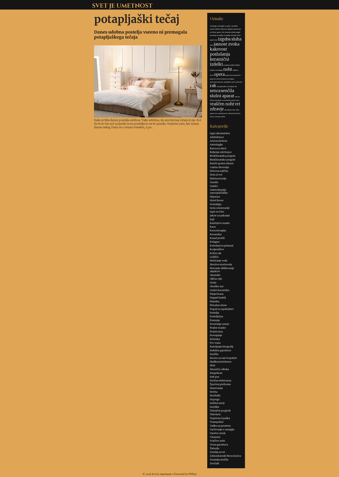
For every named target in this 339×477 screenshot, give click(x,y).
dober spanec (217, 32)
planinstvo (237, 75)
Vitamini (215, 437)
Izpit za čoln (217, 211)
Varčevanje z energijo (222, 429)
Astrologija (213, 26)
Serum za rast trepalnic (223, 357)
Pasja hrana (216, 293)
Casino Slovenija (219, 167)
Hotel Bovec (217, 200)
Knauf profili (217, 238)
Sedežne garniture (220, 350)
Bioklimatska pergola (222, 155)
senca (215, 90)
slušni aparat (222, 95)
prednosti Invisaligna (227, 79)
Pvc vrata (215, 342)
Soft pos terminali (215, 100)
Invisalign (216, 204)
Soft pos (237, 97)
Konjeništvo (217, 249)
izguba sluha (230, 39)
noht (227, 69)
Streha (213, 391)
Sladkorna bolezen (220, 361)
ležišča (237, 65)
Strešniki (215, 395)
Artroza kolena (218, 140)
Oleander (215, 275)
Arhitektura (217, 137)
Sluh (212, 365)
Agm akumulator (220, 133)
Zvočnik (214, 463)
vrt (237, 103)
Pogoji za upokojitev (222, 309)
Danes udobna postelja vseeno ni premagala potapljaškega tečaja (140, 34)
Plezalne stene (218, 305)
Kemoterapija (218, 230)
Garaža (214, 182)
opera (219, 74)
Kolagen (215, 241)
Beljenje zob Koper (221, 152)
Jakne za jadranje (220, 215)
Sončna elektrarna (220, 380)
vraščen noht (222, 103)
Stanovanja (216, 388)
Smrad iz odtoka (219, 369)
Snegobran (216, 372)
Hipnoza (215, 196)
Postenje (215, 320)
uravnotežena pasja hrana (230, 100)
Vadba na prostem (220, 425)
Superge (215, 399)
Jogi (212, 219)
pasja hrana (229, 75)
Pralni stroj (216, 331)
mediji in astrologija (216, 70)
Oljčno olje (216, 278)
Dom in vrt (216, 174)
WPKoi (192, 474)
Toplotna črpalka (220, 418)
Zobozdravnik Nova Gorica (225, 455)
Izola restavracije (220, 207)
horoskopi (213, 35)
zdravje (217, 109)
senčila (227, 90)
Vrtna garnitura (219, 444)
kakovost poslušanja (220, 52)
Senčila (214, 354)
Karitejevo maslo (220, 223)
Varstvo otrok (218, 433)
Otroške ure (217, 286)
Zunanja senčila (219, 459)
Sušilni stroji (217, 403)
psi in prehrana (237, 82)
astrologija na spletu (224, 26)
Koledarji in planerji (221, 245)
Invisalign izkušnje (230, 35)
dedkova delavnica (221, 29)
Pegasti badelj (218, 297)
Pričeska (215, 339)
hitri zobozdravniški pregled (231, 32)
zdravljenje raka (229, 110)
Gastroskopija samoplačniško (219, 191)
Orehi (213, 282)
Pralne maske (218, 327)
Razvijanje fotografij (221, 346)
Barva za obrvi (218, 148)
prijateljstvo (227, 82)
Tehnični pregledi (220, 410)
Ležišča (214, 256)
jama (211, 45)
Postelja (214, 312)
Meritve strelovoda (221, 264)
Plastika (214, 301)
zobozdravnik (222, 113)
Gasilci (214, 186)
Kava (213, 226)
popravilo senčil (215, 79)
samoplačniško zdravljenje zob (227, 86)
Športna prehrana (220, 384)
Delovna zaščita (219, 170)
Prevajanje (216, 335)
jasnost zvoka (226, 44)
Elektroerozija (218, 178)
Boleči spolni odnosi (221, 163)
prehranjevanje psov (216, 82)
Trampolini (216, 421)
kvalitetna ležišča (229, 65)
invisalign (220, 35)
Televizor (215, 414)
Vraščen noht (217, 440)
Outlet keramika (219, 290)
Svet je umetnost (122, 6)
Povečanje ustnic (219, 324)
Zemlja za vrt (217, 452)
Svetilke (214, 406)
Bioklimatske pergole (222, 159)
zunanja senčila (220, 117)
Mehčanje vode (218, 260)
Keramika (216, 234)
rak (213, 85)
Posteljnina (216, 316)
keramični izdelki (219, 62)
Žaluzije (214, 448)
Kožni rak (215, 253)
